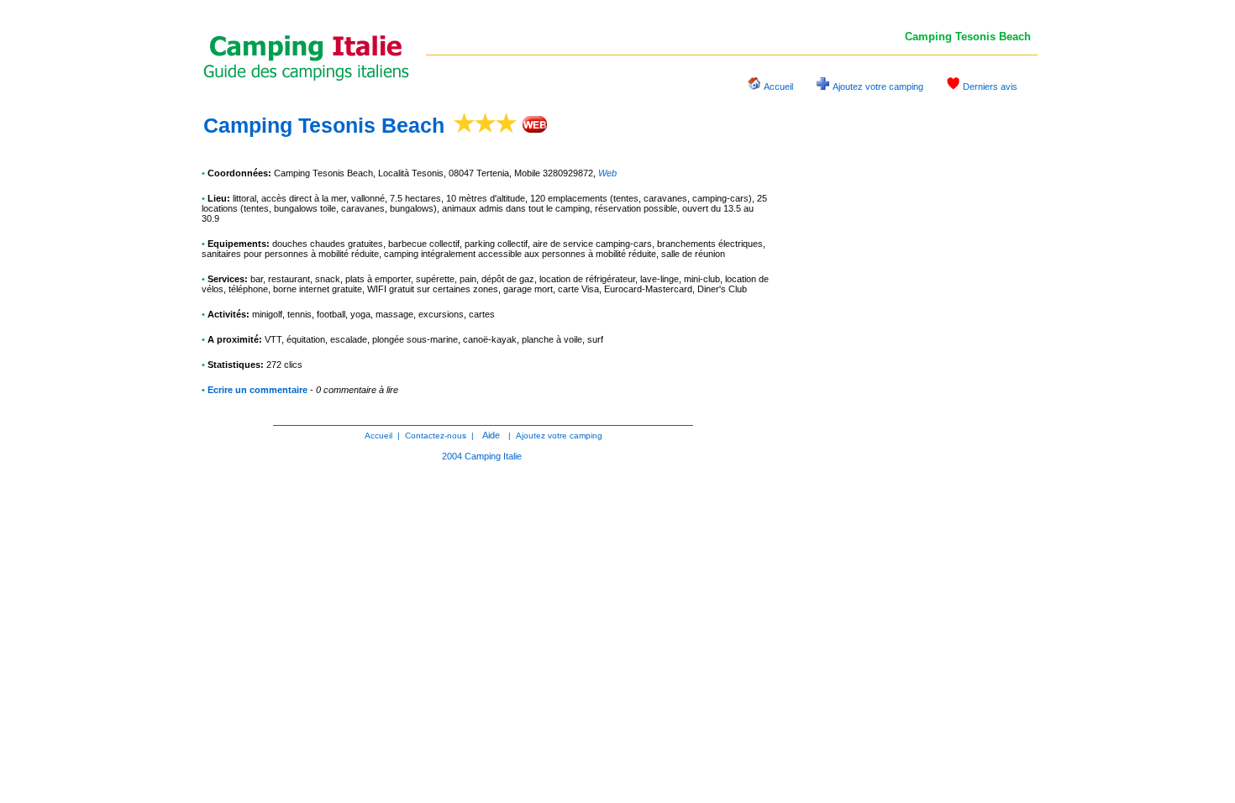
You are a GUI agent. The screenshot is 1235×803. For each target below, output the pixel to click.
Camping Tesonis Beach (323, 125)
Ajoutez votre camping (878, 86)
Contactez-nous (435, 435)
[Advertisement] (912, 365)
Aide (491, 435)
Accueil (778, 86)
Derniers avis (990, 86)
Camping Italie (493, 456)
